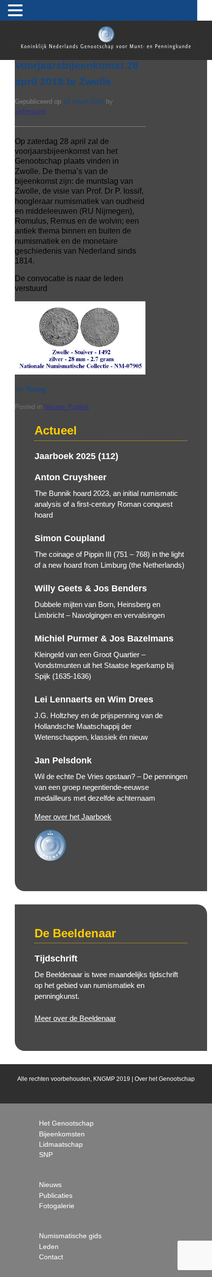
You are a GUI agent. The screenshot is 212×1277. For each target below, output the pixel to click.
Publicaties (55, 1195)
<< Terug (30, 389)
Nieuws (50, 1185)
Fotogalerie (56, 1206)
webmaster (30, 111)
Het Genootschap (66, 1123)
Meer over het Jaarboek (73, 817)
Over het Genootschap (165, 1078)
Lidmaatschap (61, 1144)
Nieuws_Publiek (66, 406)
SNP (46, 1155)
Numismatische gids (70, 1236)
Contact (51, 1257)
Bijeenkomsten (62, 1134)
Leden (49, 1246)
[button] (17, 10)
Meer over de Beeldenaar (75, 1018)
